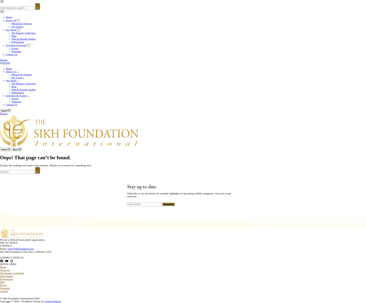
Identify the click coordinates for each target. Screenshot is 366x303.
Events (14, 98)
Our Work (11, 80)
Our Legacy (17, 77)
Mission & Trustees (21, 74)
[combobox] (17, 172)
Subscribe (168, 204)
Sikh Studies (6, 276)
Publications (17, 92)
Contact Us (11, 104)
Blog (13, 86)
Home (9, 68)
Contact (4, 291)
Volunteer (16, 101)
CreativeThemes (52, 301)
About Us (11, 71)
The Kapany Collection (23, 83)
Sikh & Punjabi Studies (23, 89)
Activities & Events (16, 95)
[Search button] (37, 170)
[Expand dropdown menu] (18, 72)
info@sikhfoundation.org (21, 248)
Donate (3, 113)
